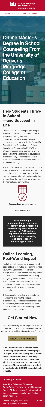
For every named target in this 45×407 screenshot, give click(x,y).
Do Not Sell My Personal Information (22, 402)
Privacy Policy (10, 400)
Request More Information (22, 338)
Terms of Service (26, 400)
